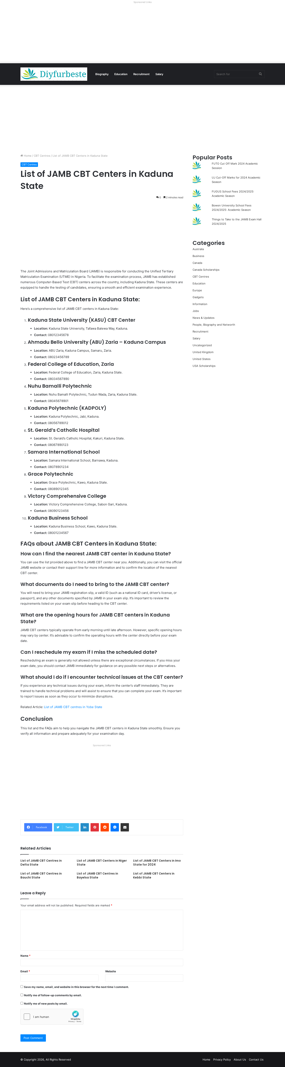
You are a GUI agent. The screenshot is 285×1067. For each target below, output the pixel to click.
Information (200, 304)
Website (110, 971)
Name (25, 955)
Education (120, 74)
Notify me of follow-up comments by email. (53, 995)
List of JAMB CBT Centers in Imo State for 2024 (157, 863)
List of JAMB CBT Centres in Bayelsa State (97, 875)
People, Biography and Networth (214, 324)
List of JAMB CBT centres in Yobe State (73, 707)
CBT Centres (42, 155)
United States (202, 359)
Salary (159, 74)
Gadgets (198, 297)
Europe (197, 290)
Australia (198, 249)
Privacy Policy (222, 1059)
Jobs (196, 311)
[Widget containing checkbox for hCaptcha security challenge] (51, 1017)
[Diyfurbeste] (53, 74)
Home (27, 155)
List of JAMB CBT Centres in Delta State (41, 863)
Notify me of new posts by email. (46, 1003)
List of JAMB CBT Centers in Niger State (102, 863)
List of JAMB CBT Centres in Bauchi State (41, 875)
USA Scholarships (204, 365)
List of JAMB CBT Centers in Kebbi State (153, 875)
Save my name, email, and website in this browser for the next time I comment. (76, 987)
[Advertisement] (142, 34)
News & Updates (203, 317)
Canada (197, 262)
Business (198, 256)
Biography (101, 74)
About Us (240, 1059)
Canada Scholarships (206, 269)
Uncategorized (202, 345)
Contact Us (256, 1059)
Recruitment (141, 74)
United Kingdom (203, 352)
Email (25, 971)
